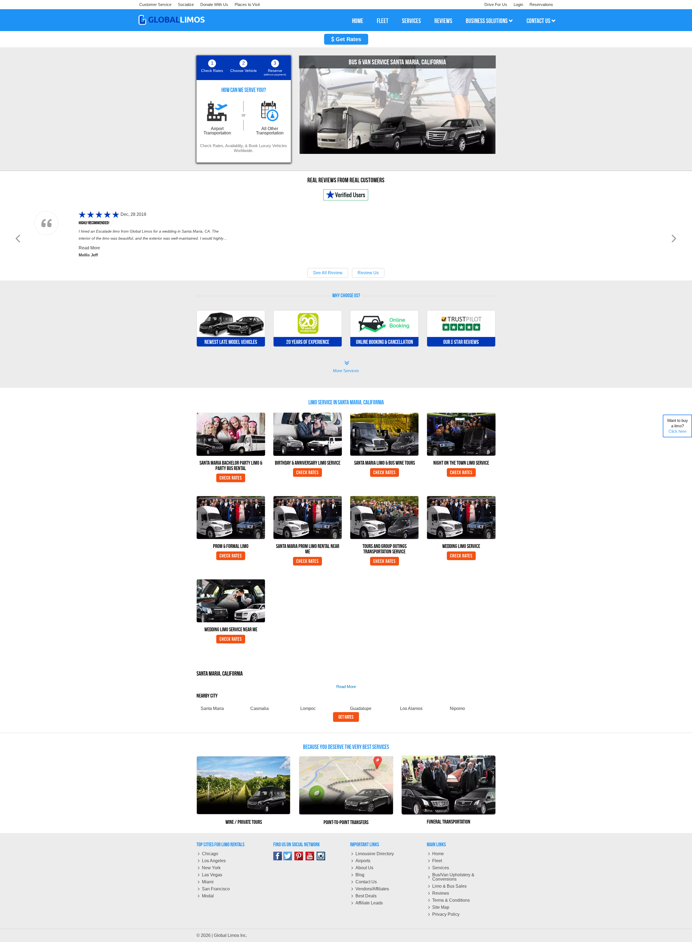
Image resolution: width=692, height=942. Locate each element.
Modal (208, 896)
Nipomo (457, 708)
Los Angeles (214, 860)
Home (438, 853)
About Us (364, 867)
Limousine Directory (374, 853)
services (411, 21)
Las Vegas (212, 874)
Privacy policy (446, 914)
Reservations (541, 4)
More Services (346, 367)
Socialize (186, 4)
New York (211, 867)
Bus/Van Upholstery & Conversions (453, 876)
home (357, 21)
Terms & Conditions (451, 900)
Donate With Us (214, 4)
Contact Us (366, 882)
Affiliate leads (369, 903)
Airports (362, 860)
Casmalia (259, 708)
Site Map (440, 907)
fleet (382, 21)
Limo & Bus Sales (449, 886)
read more (346, 686)
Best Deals (366, 896)
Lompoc (308, 708)
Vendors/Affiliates (372, 889)
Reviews (440, 893)
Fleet (437, 860)
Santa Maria (212, 708)
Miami (208, 882)
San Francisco (216, 889)
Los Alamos (411, 708)
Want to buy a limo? (677, 426)
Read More (89, 248)
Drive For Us (495, 4)
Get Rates (347, 39)
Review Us (368, 272)
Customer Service (155, 4)
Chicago (210, 853)
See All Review (327, 272)
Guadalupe (360, 708)
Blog (359, 874)
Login (518, 4)
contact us (539, 21)
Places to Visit (247, 4)
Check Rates (230, 478)
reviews (443, 21)
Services (440, 867)
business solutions (487, 21)
